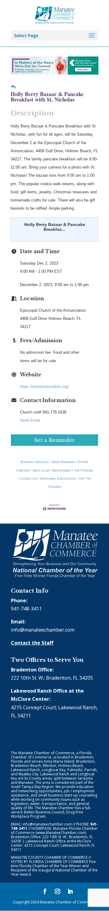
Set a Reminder (54, 440)
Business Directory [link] (35, 462)
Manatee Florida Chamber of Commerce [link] (54, 830)
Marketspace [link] (61, 470)
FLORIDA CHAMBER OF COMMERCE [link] (58, 861)
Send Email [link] (30, 420)
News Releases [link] (63, 462)
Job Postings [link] (83, 470)
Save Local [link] (40, 470)
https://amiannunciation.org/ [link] (44, 386)
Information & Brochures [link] (57, 478)
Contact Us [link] (28, 478)
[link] (54, 14)
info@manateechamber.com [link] (42, 629)
